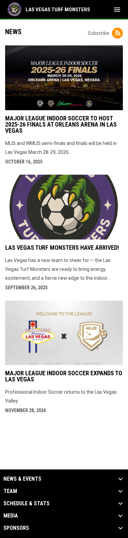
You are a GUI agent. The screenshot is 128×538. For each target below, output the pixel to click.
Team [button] (10, 491)
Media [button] (10, 516)
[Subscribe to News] (117, 33)
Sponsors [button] (16, 528)
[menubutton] (117, 9)
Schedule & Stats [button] (26, 503)
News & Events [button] (22, 479)
